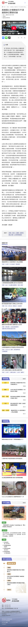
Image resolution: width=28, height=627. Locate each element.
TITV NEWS (11, 1)
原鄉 (10, 232)
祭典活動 (7, 327)
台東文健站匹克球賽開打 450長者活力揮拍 (17, 390)
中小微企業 (12, 264)
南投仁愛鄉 (20, 285)
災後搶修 (20, 306)
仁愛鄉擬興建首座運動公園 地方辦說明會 (12, 283)
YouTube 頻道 (5, 622)
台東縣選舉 (4, 351)
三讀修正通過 (13, 372)
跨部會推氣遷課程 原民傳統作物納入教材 (17, 397)
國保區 (21, 232)
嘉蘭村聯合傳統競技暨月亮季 (8, 328)
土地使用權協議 (17, 234)
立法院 (6, 264)
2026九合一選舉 (9, 349)
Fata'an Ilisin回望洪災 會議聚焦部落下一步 (13, 496)
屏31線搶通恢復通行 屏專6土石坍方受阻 (12, 303)
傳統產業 (18, 264)
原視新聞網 (11, 3)
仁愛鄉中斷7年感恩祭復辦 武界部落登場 (12, 458)
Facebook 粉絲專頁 (6, 620)
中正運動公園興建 (13, 285)
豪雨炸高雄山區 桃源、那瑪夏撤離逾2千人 (12, 439)
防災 (6, 306)
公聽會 (17, 232)
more (9, 589)
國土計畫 (11, 234)
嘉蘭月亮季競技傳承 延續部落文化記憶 (12, 324)
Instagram (4, 624)
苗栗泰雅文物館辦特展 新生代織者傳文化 (17, 383)
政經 (13, 232)
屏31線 (10, 306)
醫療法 (22, 372)
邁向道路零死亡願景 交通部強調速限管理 (17, 404)
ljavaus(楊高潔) (6, 17)
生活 (6, 285)
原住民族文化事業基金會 (7, 619)
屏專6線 (14, 306)
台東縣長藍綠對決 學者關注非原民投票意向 (13, 347)
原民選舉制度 (17, 349)
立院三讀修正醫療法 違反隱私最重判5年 (12, 370)
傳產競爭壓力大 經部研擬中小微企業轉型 (12, 262)
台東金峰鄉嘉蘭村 (15, 327)
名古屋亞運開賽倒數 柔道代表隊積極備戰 (12, 477)
